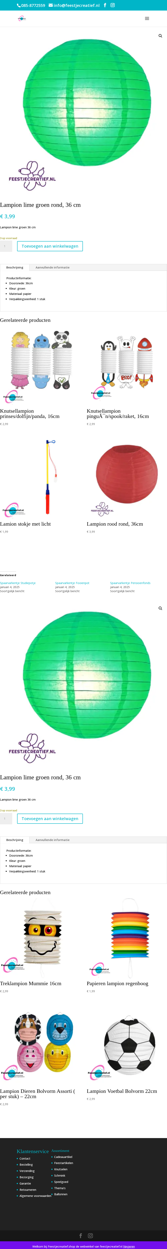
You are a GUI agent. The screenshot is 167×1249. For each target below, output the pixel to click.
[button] (160, 36)
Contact (25, 1158)
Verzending (27, 1171)
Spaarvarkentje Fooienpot (72, 583)
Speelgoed (61, 1182)
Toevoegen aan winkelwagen (50, 246)
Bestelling (26, 1164)
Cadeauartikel (63, 1157)
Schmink (59, 1175)
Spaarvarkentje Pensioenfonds (130, 583)
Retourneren (28, 1190)
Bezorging (27, 1177)
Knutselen (60, 1169)
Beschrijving (14, 267)
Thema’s (60, 1188)
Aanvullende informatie (52, 267)
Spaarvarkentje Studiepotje (18, 583)
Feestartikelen (63, 1163)
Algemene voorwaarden (35, 1196)
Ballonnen (60, 1194)
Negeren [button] (129, 1246)
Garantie (25, 1183)
